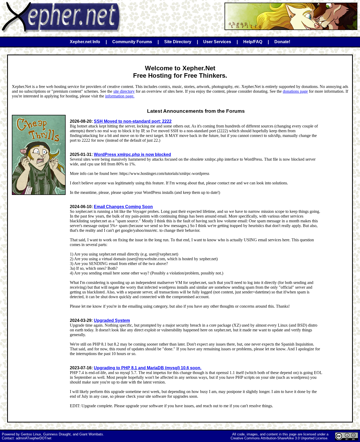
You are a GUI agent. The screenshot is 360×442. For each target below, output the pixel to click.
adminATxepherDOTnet (33, 438)
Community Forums (132, 42)
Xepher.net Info (85, 42)
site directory (124, 91)
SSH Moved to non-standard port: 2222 (133, 121)
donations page (295, 91)
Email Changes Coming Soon (123, 206)
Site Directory (177, 42)
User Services (217, 42)
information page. (119, 96)
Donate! (282, 42)
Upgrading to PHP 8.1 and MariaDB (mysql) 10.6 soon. (147, 368)
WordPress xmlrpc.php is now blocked (132, 154)
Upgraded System (112, 320)
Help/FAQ (252, 42)
